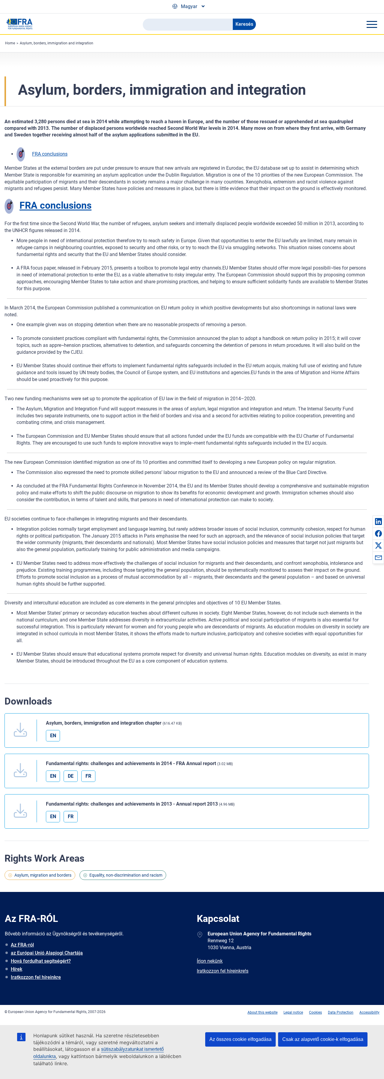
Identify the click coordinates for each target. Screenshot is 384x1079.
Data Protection (340, 1012)
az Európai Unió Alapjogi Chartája (47, 953)
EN (53, 735)
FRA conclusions (50, 154)
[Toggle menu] (371, 24)
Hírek (16, 969)
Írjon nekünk (210, 961)
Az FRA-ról (22, 945)
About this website (263, 1012)
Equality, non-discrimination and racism (125, 875)
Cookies (315, 1012)
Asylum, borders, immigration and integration (56, 43)
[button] (378, 521)
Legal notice (293, 1012)
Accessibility (369, 1012)
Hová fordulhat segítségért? (41, 961)
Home (10, 43)
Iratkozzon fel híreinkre (36, 977)
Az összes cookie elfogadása (240, 1039)
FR (88, 776)
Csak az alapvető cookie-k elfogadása (322, 1039)
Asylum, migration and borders (42, 875)
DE (71, 776)
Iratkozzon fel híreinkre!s (222, 971)
